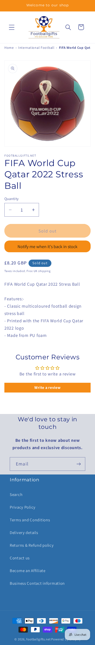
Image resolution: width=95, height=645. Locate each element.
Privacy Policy (23, 507)
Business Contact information (37, 583)
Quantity (11, 198)
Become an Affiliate (28, 570)
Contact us (20, 558)
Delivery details (24, 532)
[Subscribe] (78, 464)
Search (16, 494)
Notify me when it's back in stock (47, 246)
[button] (11, 27)
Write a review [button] (47, 387)
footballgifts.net (38, 639)
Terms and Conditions (30, 520)
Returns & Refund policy (32, 545)
